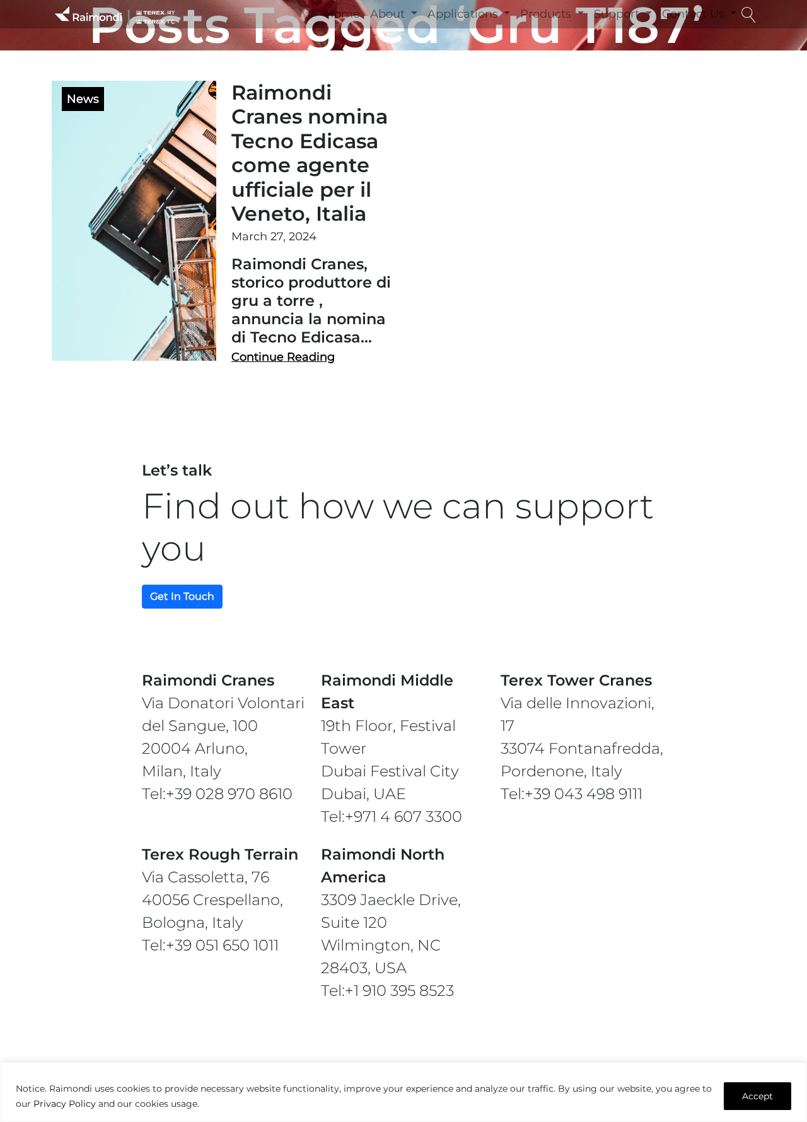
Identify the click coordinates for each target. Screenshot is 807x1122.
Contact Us (695, 14)
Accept (757, 1096)
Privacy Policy (64, 1103)
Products (547, 14)
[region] (403, 1092)
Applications (464, 14)
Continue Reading (283, 357)
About (389, 14)
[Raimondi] (115, 14)
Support (618, 14)
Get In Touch (182, 596)
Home (342, 14)
